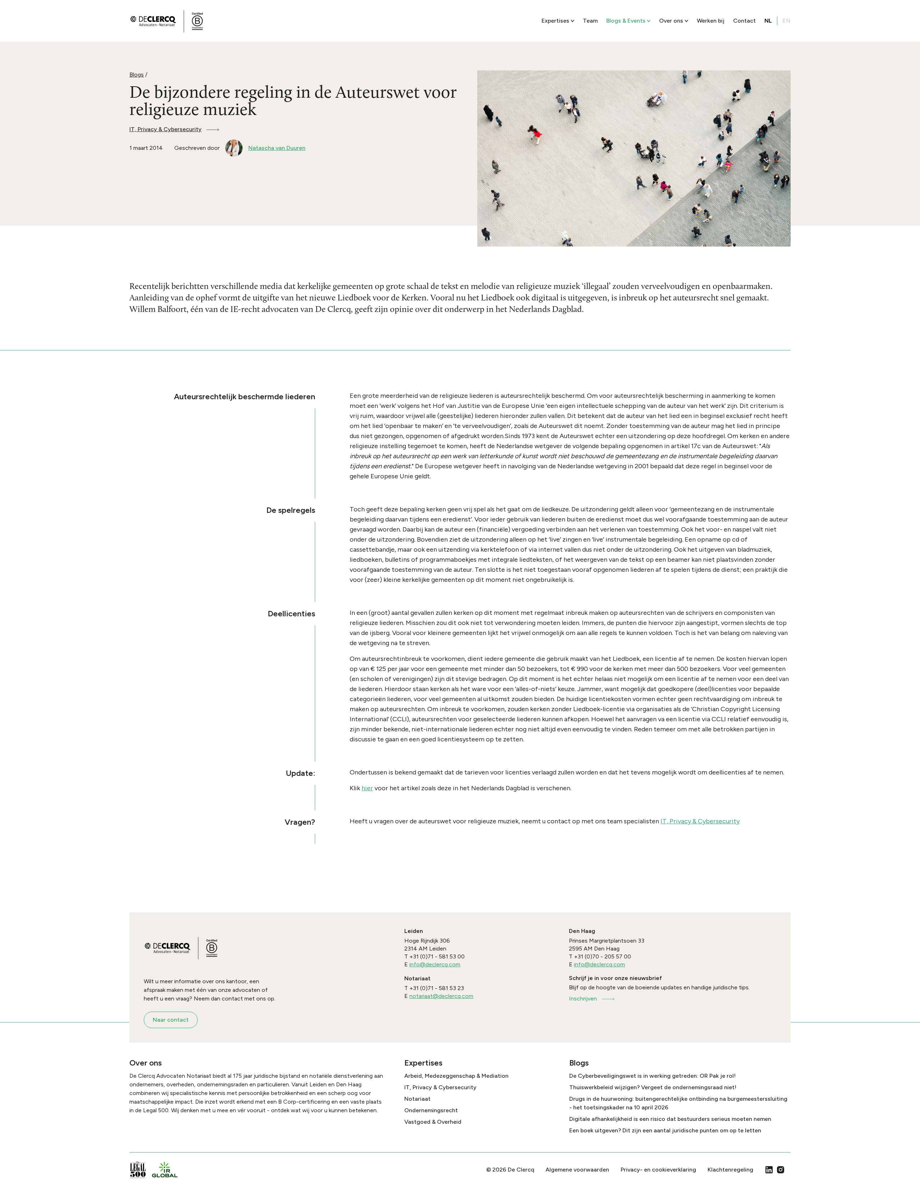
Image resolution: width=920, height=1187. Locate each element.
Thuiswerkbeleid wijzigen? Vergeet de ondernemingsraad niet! (652, 1087)
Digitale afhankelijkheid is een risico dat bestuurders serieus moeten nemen (670, 1118)
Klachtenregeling (730, 1169)
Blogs (136, 74)
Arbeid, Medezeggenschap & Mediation (456, 1075)
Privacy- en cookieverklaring (658, 1169)
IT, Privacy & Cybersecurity (165, 129)
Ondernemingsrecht (431, 1110)
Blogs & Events (625, 20)
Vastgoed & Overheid (432, 1121)
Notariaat (417, 1098)
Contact (744, 20)
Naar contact (171, 1019)
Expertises (555, 20)
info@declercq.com (434, 964)
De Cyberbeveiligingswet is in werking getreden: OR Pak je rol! (652, 1075)
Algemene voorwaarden (577, 1169)
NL (768, 20)
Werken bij (710, 20)
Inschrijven (583, 998)
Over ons (671, 20)
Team (590, 20)
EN (786, 20)
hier (367, 788)
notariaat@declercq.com (441, 996)
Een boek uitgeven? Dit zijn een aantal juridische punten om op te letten (665, 1130)
